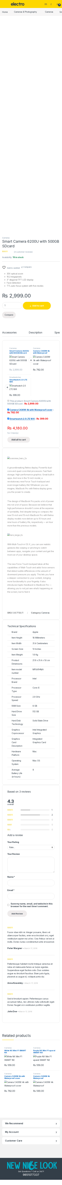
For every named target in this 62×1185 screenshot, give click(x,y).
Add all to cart (18, 439)
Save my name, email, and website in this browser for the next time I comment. (31, 905)
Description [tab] (35, 332)
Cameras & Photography (25, 12)
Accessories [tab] (9, 332)
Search (46, 4)
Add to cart (38, 305)
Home (5, 12)
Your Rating (13, 842)
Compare (27, 267)
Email (10, 890)
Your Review (13, 854)
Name (11, 877)
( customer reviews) (23, 252)
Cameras (49, 12)
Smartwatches (15, 377)
